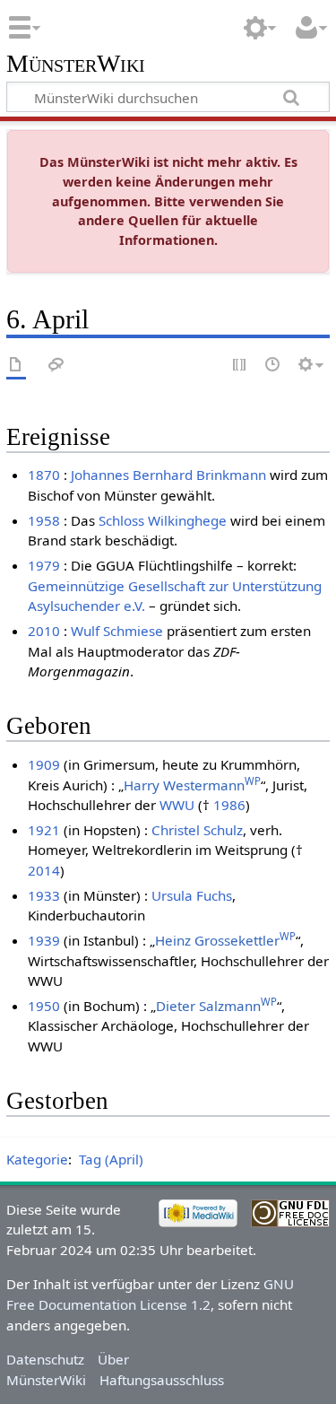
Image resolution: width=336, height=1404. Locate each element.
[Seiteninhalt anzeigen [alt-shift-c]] (16, 365)
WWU (176, 805)
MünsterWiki (75, 64)
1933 (44, 895)
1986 (229, 805)
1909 (44, 764)
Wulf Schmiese (117, 631)
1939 (44, 940)
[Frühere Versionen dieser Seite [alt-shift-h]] (273, 365)
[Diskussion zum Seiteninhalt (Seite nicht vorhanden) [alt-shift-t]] (56, 365)
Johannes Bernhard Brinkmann (168, 475)
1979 (44, 565)
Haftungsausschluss (161, 1380)
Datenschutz (45, 1359)
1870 (44, 475)
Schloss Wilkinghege (163, 520)
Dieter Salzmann (216, 1006)
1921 (44, 830)
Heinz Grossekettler (225, 940)
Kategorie (37, 1159)
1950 (44, 1006)
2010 (44, 631)
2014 (44, 870)
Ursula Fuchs (191, 895)
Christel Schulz (197, 830)
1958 (44, 520)
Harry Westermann (192, 785)
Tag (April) (111, 1159)
